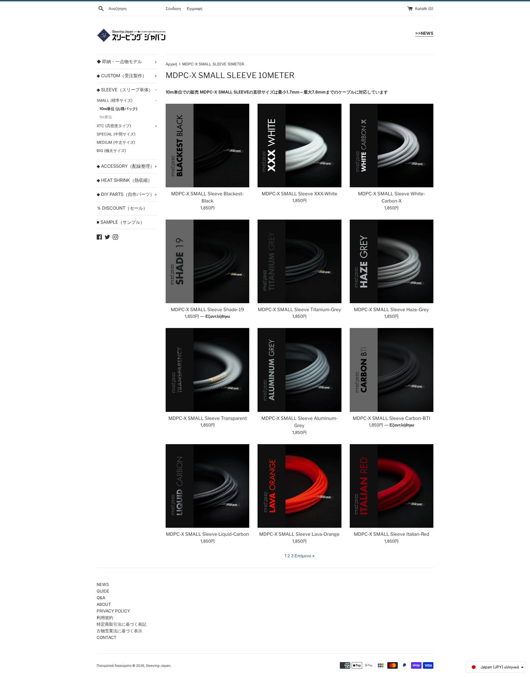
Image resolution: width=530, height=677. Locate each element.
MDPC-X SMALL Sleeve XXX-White (299, 193)
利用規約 (105, 617)
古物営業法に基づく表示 (119, 630)
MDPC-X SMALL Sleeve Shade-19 (207, 309)
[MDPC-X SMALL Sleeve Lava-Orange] (299, 486)
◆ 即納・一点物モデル (127, 61)
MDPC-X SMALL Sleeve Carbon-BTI (391, 418)
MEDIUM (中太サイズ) (116, 142)
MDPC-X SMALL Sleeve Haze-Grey (391, 309)
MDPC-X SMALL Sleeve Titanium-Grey (299, 309)
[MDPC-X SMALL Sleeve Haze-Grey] (391, 261)
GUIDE (103, 591)
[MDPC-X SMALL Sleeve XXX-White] (299, 145)
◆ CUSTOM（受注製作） (127, 75)
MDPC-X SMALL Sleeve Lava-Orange (299, 534)
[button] (496, 667)
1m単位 (105, 117)
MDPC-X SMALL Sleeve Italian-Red (391, 534)
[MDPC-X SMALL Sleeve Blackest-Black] (207, 145)
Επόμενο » (305, 555)
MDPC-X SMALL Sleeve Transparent (207, 418)
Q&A (101, 597)
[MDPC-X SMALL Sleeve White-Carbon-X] (391, 145)
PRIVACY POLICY (113, 611)
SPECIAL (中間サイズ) (116, 134)
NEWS (103, 584)
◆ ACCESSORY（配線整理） (127, 166)
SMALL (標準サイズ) (127, 100)
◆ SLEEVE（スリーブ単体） (127, 89)
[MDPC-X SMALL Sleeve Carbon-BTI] (391, 370)
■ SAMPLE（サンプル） (121, 222)
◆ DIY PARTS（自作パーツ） (127, 194)
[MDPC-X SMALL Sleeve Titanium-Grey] (299, 261)
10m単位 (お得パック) (118, 108)
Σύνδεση (173, 8)
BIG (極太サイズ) (111, 150)
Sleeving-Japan (158, 665)
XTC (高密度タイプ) (127, 126)
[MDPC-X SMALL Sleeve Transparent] (207, 370)
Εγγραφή (194, 8)
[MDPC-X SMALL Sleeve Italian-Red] (391, 486)
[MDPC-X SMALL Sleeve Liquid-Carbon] (207, 486)
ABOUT (104, 604)
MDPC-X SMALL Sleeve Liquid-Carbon (207, 534)
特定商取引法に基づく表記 (121, 624)
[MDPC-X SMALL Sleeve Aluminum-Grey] (299, 370)
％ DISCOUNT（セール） (122, 208)
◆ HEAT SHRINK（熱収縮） (124, 180)
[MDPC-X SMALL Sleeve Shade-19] (207, 261)
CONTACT (106, 637)
